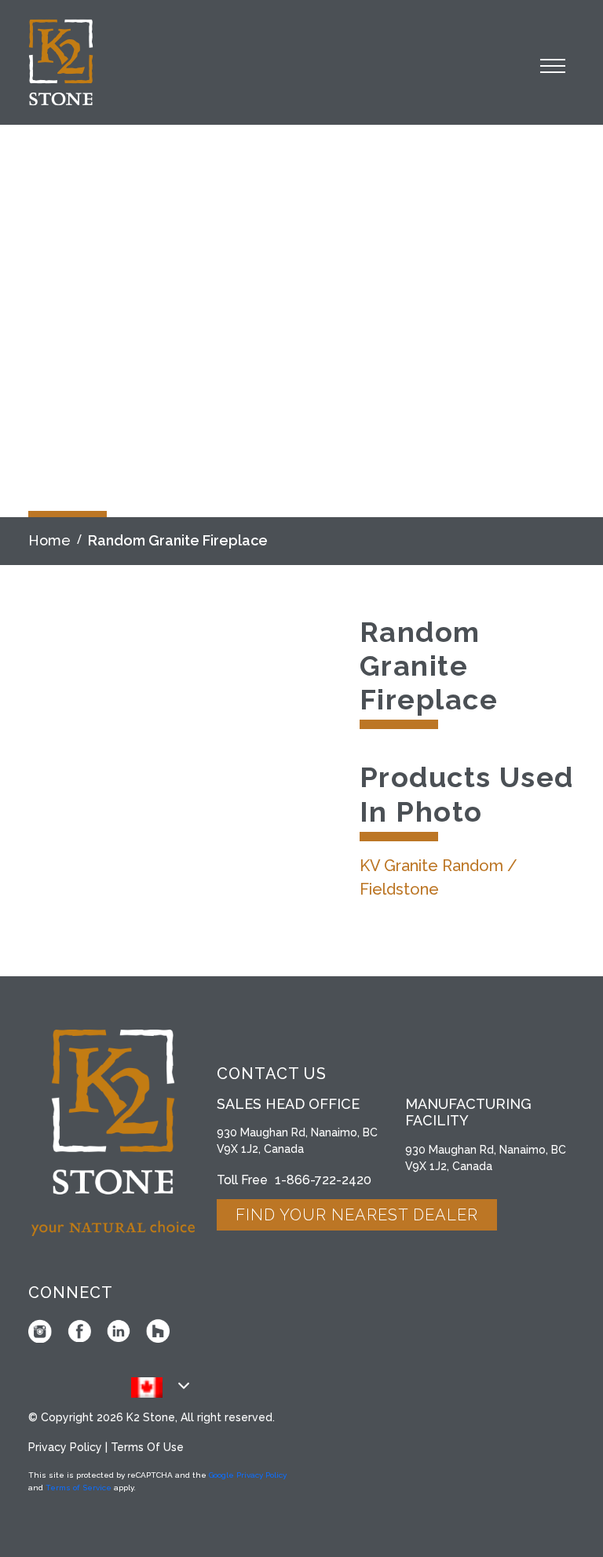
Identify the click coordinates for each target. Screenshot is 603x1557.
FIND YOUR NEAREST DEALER (357, 1214)
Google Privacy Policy (248, 1475)
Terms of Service (78, 1487)
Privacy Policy (65, 1447)
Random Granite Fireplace (178, 540)
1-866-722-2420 (323, 1179)
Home (49, 540)
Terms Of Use (147, 1447)
